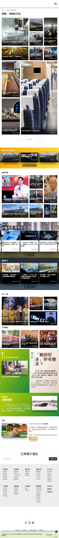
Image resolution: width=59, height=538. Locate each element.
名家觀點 (5, 327)
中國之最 (38, 473)
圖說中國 (5, 490)
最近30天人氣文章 (8, 150)
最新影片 (5, 260)
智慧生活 (32, 196)
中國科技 (5, 40)
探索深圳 (16, 473)
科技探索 (5, 479)
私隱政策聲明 (33, 530)
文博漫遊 (5, 495)
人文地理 (32, 209)
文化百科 (5, 492)
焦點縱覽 (47, 208)
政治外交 (16, 488)
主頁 (3, 10)
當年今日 (2, 355)
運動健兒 (49, 479)
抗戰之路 (38, 497)
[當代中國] (29, 514)
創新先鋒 (12, 197)
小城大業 (38, 492)
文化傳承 (5, 488)
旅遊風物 (27, 473)
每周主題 (5, 225)
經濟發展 (16, 490)
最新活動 (49, 492)
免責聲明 (41, 530)
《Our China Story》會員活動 (38, 424)
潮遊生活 (27, 469)
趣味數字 (5, 397)
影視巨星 (49, 481)
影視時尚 (27, 475)
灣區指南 (16, 479)
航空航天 (5, 475)
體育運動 (16, 494)
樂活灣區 (5, 212)
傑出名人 (40, 319)
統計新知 (32, 181)
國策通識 (38, 495)
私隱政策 (39, 534)
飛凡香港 (12, 212)
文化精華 (5, 486)
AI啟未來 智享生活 (14, 227)
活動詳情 (33, 438)
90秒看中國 (39, 488)
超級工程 (12, 40)
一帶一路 (38, 499)
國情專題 (38, 486)
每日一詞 (32, 355)
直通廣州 (16, 477)
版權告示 (24, 530)
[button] (25, 165)
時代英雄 (47, 195)
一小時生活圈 (17, 475)
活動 (3, 420)
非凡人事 (5, 197)
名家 (26, 488)
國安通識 (38, 494)
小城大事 (12, 319)
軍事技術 (5, 477)
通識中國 (32, 180)
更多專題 (38, 501)
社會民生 (47, 209)
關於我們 (17, 530)
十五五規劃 (38, 490)
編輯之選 (12, 341)
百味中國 (27, 471)
